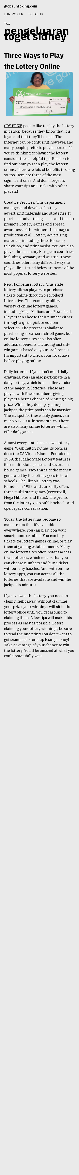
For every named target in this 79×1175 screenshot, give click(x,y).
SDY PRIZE (13, 125)
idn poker (13, 14)
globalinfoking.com (20, 6)
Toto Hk (36, 14)
